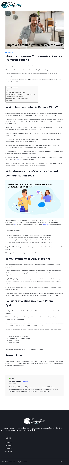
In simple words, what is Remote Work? (15, 92)
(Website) (25, 381)
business (19, 159)
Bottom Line (9, 100)
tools (15, 224)
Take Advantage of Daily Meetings (14, 96)
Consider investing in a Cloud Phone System (17, 98)
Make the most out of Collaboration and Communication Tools (21, 94)
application (46, 224)
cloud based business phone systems (40, 323)
